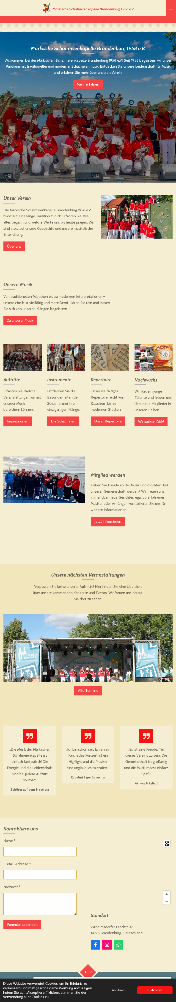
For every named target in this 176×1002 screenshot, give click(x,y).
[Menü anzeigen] (171, 8)
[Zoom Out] (166, 901)
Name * (9, 840)
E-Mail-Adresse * (17, 864)
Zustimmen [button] (154, 990)
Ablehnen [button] (119, 990)
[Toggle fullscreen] (166, 843)
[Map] (132, 872)
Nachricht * (11, 887)
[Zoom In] (166, 894)
